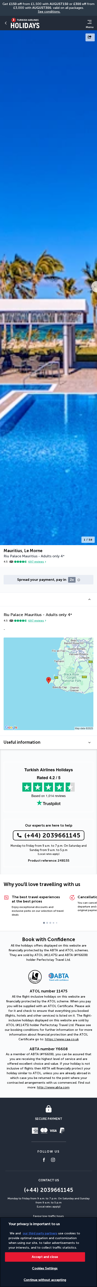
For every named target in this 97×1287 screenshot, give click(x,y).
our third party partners (40, 1233)
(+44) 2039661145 (52, 835)
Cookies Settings (45, 1268)
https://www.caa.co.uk (62, 1039)
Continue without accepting (45, 1280)
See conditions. (49, 12)
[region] (48, 1252)
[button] (48, 599)
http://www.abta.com (53, 1087)
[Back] (6, 23)
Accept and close (45, 1257)
